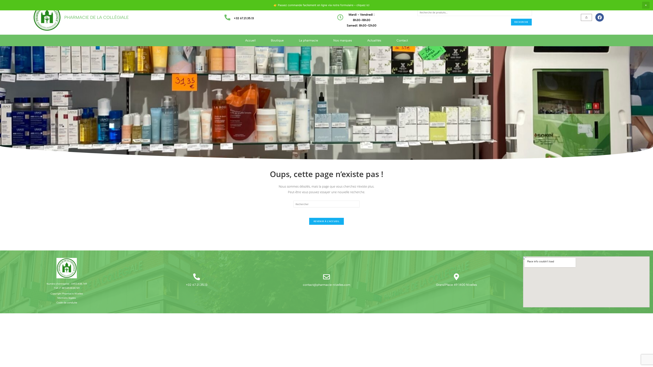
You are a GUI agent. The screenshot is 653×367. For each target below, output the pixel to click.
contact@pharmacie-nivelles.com (326, 285)
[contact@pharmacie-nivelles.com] (326, 276)
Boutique (277, 40)
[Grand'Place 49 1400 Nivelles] (456, 276)
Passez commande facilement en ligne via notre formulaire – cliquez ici (323, 5)
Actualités (374, 40)
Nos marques (342, 40)
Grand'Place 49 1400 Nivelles (456, 285)
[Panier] (586, 17)
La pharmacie (308, 40)
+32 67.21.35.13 (244, 18)
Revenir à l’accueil (326, 221)
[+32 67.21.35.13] (227, 17)
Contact (402, 40)
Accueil (250, 40)
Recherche (521, 22)
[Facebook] (599, 17)
